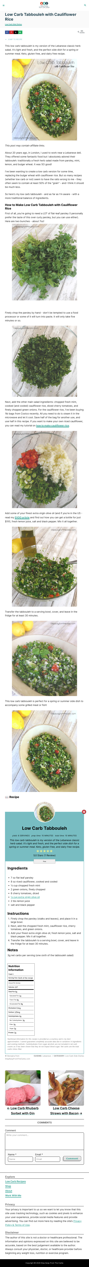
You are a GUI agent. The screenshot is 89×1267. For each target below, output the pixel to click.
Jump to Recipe (14, 39)
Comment (10, 1130)
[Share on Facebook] (7, 32)
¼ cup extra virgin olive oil (25, 897)
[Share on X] (16, 32)
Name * (12, 1154)
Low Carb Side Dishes (13, 24)
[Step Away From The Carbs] (44, 5)
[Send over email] (20, 32)
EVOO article (22, 517)
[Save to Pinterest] (11, 32)
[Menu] (3, 5)
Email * (39, 1154)
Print (44, 861)
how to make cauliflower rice (52, 425)
